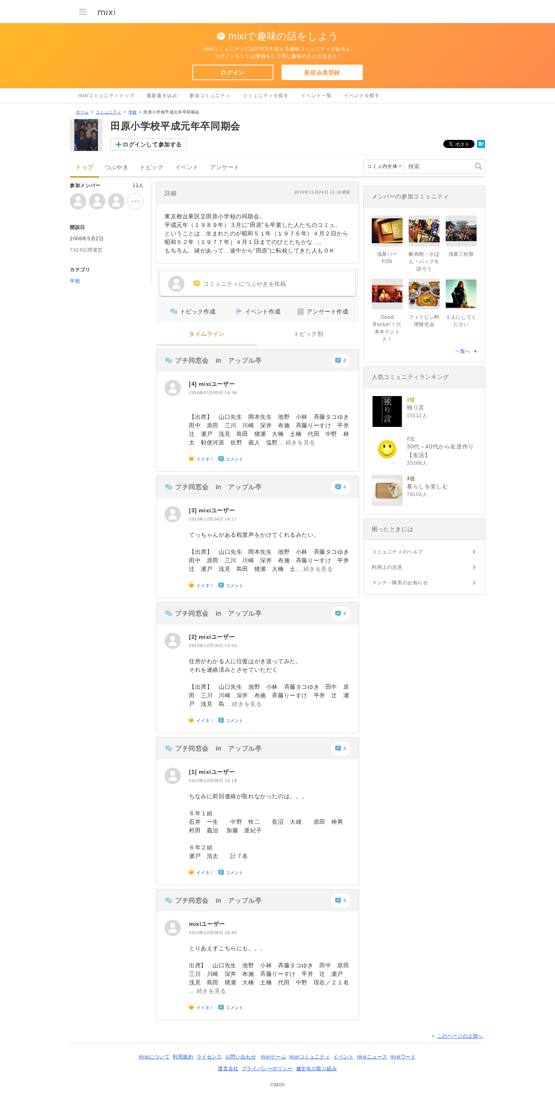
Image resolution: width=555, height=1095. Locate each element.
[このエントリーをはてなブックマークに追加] (481, 146)
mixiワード (403, 1057)
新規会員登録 (322, 72)
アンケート (225, 167)
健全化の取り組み (316, 1068)
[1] (194, 771)
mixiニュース (372, 1057)
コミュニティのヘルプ (397, 552)
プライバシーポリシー (267, 1068)
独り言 (416, 407)
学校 (132, 112)
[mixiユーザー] (173, 388)
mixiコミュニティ (309, 1057)
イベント (187, 167)
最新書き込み (162, 95)
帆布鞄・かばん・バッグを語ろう (424, 261)
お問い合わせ (240, 1057)
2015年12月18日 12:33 (213, 645)
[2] (194, 636)
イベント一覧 (316, 95)
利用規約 (183, 1057)
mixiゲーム (273, 1057)
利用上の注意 (387, 567)
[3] (194, 510)
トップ (84, 167)
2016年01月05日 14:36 (213, 392)
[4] (194, 384)
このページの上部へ (460, 1036)
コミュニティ (108, 112)
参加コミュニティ (209, 95)
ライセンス (209, 1057)
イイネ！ (205, 459)
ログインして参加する (152, 144)
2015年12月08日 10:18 (213, 780)
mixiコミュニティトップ (106, 95)
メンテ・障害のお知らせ (400, 583)
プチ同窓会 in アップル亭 (218, 360)
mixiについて (154, 1057)
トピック (151, 167)
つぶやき (116, 167)
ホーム (82, 112)
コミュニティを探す (265, 95)
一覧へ (462, 351)
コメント (234, 459)
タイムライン (207, 334)
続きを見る (300, 442)
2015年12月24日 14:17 (213, 519)
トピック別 (308, 334)
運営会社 (228, 1068)
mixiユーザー (217, 384)
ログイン (232, 72)
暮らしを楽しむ (427, 486)
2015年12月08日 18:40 (213, 932)
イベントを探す (361, 95)
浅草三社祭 (461, 254)
